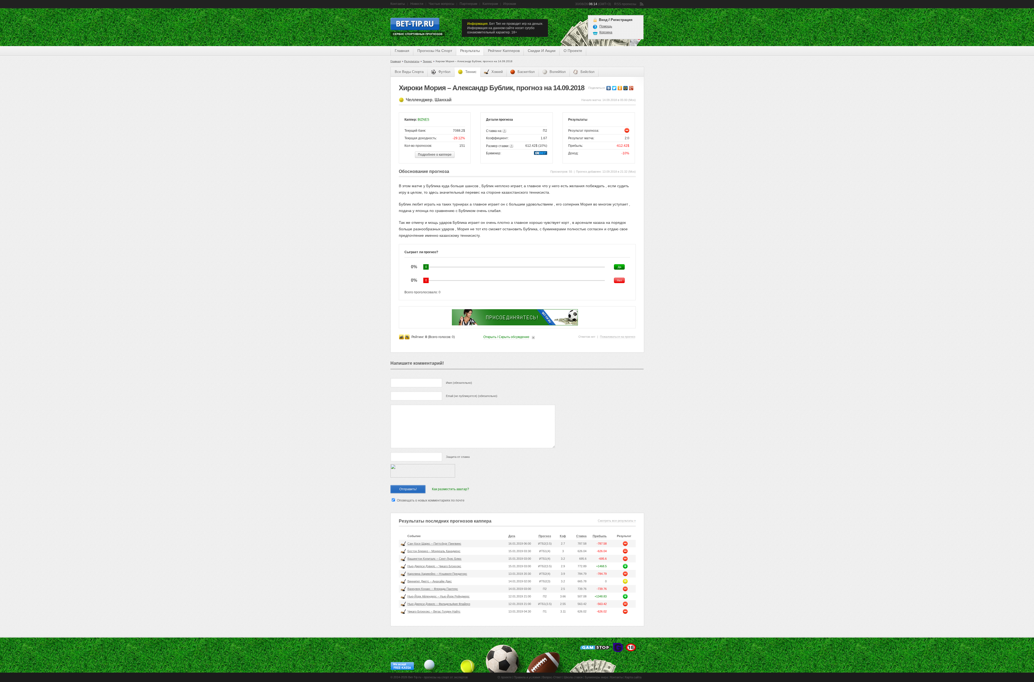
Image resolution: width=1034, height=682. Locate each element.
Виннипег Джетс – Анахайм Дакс (429, 581)
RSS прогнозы (625, 4)
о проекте (573, 50)
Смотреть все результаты (615, 520)
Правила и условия (527, 677)
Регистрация (622, 20)
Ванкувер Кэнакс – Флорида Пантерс (432, 588)
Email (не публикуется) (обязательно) (471, 396)
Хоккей (497, 72)
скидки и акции (542, 50)
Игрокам (509, 4)
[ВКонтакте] (609, 88)
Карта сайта (633, 677)
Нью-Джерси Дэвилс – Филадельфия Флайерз (438, 604)
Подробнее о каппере (435, 154)
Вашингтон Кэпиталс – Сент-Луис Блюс (434, 558)
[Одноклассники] (620, 88)
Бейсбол (588, 72)
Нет (619, 280)
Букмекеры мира (596, 677)
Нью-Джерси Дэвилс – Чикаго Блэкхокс (434, 566)
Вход (603, 20)
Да (619, 267)
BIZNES (423, 119)
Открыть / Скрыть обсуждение (506, 337)
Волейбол (558, 72)
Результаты (411, 61)
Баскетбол (526, 72)
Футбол (444, 72)
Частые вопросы (441, 4)
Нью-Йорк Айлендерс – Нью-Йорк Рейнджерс (438, 596)
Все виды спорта (409, 72)
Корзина (605, 32)
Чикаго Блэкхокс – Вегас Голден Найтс (433, 611)
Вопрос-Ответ (552, 677)
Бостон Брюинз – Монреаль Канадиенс (433, 551)
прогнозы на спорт (434, 50)
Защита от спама (458, 456)
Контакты (397, 4)
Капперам (490, 4)
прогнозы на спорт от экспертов (446, 677)
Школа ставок (573, 677)
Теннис (427, 61)
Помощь (605, 26)
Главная (402, 50)
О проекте (505, 677)
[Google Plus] (631, 88)
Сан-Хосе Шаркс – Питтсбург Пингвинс (434, 543)
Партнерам (468, 4)
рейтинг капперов (504, 50)
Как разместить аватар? (450, 489)
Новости (416, 4)
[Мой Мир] (625, 88)
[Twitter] (614, 88)
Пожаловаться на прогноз (617, 336)
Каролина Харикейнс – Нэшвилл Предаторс (437, 573)
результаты (470, 50)
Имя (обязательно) (459, 382)
